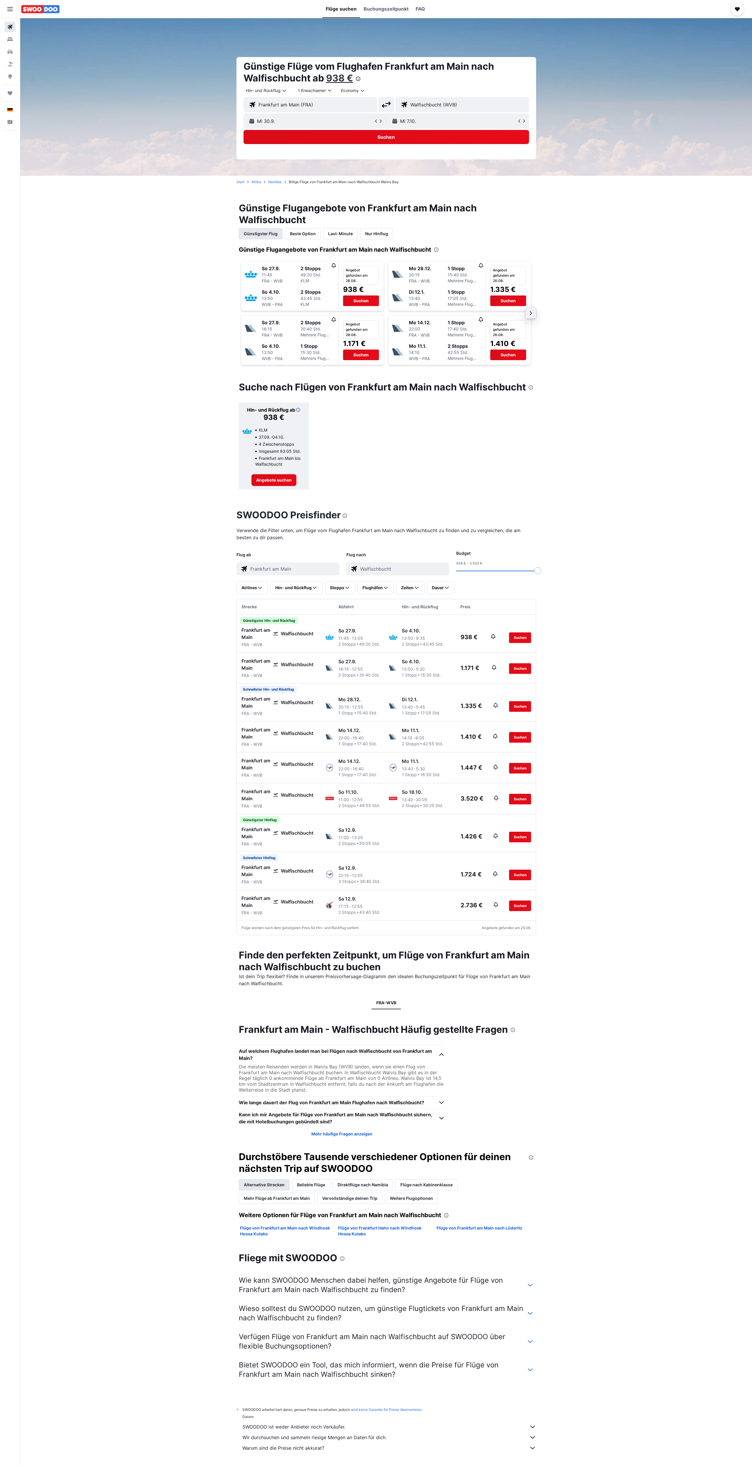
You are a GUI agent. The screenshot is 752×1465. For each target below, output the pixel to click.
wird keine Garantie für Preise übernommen (386, 1409)
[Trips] (10, 93)
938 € (339, 78)
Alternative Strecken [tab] (264, 1184)
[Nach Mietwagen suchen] (10, 52)
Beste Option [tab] (303, 233)
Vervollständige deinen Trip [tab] (349, 1198)
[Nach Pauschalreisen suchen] (10, 64)
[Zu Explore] (10, 76)
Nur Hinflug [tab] (376, 233)
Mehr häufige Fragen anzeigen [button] (341, 1133)
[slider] (537, 570)
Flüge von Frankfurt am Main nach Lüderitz (479, 1227)
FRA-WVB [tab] (386, 1002)
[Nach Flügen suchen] (10, 27)
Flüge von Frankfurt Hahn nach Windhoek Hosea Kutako (380, 1230)
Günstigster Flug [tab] (261, 233)
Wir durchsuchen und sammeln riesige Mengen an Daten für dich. (314, 1437)
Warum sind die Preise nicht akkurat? (283, 1448)
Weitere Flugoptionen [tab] (411, 1198)
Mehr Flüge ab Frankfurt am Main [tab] (277, 1198)
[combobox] (266, 90)
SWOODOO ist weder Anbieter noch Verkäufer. (293, 1427)
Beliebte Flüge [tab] (311, 1184)
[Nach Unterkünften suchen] (10, 39)
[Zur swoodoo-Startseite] (40, 9)
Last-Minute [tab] (340, 233)
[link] (273, 480)
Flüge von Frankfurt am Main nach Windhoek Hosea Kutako (285, 1230)
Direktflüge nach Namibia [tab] (363, 1184)
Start (240, 182)
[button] (10, 9)
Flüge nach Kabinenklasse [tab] (426, 1184)
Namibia (275, 182)
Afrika (256, 182)
